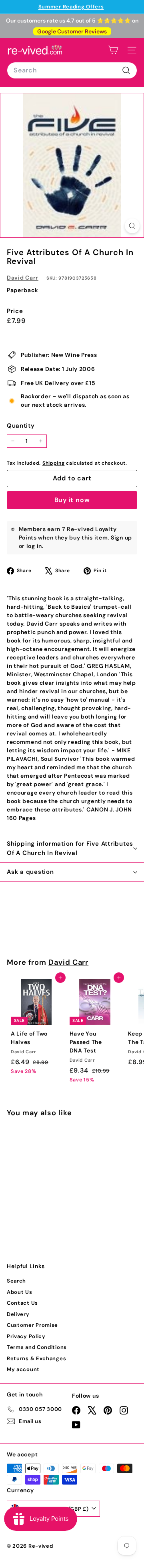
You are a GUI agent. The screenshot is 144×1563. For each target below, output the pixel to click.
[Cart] (113, 50)
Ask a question (30, 872)
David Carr (22, 277)
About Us (19, 1292)
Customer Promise (32, 1325)
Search (16, 1280)
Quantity (21, 426)
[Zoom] (132, 225)
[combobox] (72, 70)
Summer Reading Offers (71, 6)
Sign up (121, 537)
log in (34, 546)
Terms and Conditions (37, 1347)
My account (23, 1369)
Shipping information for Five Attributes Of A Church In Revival (70, 848)
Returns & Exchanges (36, 1358)
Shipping (53, 463)
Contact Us (22, 1302)
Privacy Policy (26, 1336)
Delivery (18, 1314)
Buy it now (72, 500)
